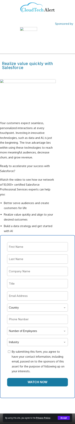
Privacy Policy (43, 418)
